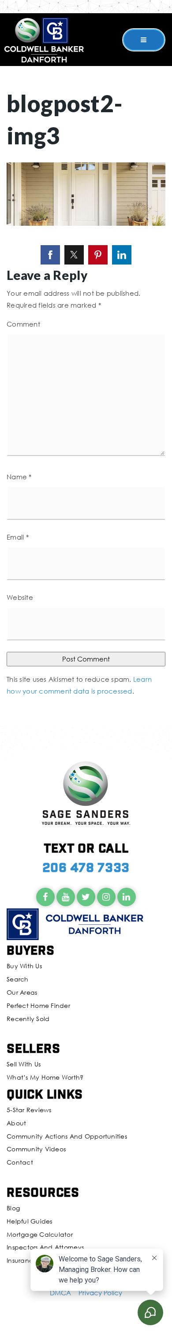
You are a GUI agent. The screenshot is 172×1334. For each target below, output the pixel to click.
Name (19, 477)
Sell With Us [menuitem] (24, 1064)
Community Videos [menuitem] (36, 1149)
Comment (23, 324)
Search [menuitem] (18, 979)
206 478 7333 (86, 867)
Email (18, 537)
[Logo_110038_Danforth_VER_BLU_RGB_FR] (44, 39)
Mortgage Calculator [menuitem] (40, 1234)
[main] (86, 363)
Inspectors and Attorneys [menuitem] (45, 1247)
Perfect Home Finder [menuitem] (38, 1005)
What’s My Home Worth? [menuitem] (45, 1077)
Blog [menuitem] (13, 1208)
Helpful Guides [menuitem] (29, 1221)
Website (20, 597)
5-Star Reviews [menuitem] (29, 1110)
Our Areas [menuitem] (22, 992)
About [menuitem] (16, 1123)
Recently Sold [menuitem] (28, 1018)
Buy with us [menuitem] (24, 966)
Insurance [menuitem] (22, 1260)
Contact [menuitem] (20, 1162)
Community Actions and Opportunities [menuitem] (67, 1136)
